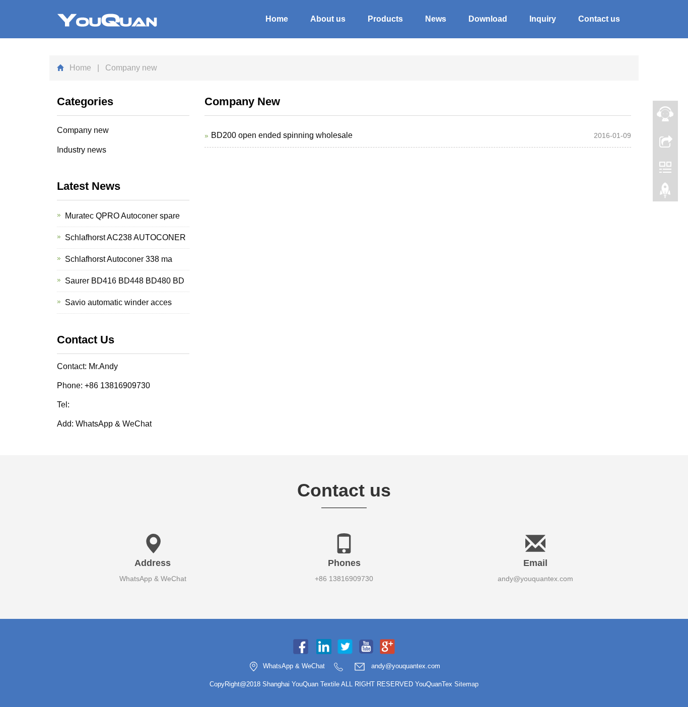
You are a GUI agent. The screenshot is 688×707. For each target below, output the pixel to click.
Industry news (81, 150)
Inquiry (542, 19)
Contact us (599, 19)
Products (385, 19)
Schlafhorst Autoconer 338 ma (118, 259)
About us (328, 19)
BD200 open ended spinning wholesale (282, 135)
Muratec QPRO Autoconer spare (122, 215)
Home (276, 19)
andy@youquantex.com (535, 579)
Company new (83, 130)
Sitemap (466, 684)
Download (487, 19)
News (435, 19)
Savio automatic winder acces (118, 302)
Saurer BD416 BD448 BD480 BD (124, 280)
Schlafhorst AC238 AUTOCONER (125, 237)
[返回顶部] (665, 192)
